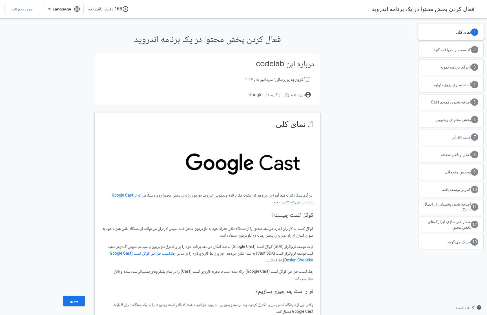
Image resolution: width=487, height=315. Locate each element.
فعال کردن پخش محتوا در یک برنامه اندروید (423, 9)
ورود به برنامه (22, 9)
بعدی (74, 300)
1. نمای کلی (294, 124)
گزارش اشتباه (469, 307)
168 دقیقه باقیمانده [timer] (108, 9)
